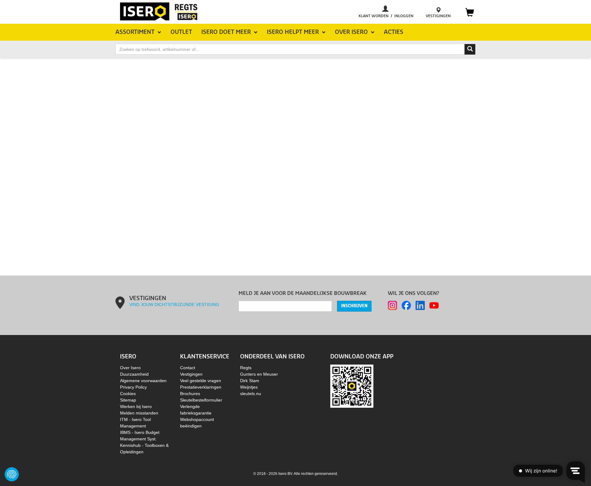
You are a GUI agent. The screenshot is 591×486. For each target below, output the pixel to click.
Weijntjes (249, 387)
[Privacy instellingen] (12, 474)
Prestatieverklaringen (200, 387)
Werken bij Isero (136, 406)
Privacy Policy (133, 387)
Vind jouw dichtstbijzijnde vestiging (174, 304)
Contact (187, 367)
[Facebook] (406, 305)
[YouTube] (434, 305)
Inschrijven (354, 306)
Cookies (128, 393)
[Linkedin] (420, 305)
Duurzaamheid (134, 374)
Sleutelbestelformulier (201, 400)
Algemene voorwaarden (143, 380)
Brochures (190, 393)
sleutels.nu (250, 393)
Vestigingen (191, 374)
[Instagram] (392, 305)
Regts (245, 367)
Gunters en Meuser (259, 374)
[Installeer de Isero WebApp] (351, 385)
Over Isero (130, 367)
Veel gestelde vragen (200, 380)
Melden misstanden (139, 412)
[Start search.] (470, 49)
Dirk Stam (249, 380)
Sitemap (128, 400)
